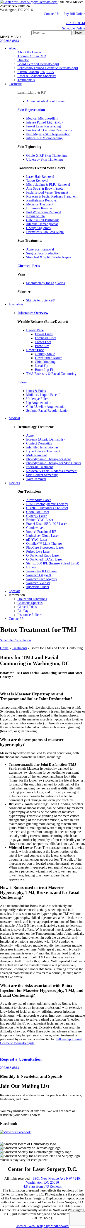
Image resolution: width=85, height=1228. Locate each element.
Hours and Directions (32, 599)
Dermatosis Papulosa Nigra (45, 232)
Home (4, 648)
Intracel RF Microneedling (44, 138)
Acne (30, 435)
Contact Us (51, 14)
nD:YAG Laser (36, 539)
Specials (14, 591)
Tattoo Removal (37, 180)
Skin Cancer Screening (42, 475)
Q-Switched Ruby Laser (43, 555)
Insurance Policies (29, 615)
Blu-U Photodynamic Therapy (47, 504)
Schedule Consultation (15, 640)
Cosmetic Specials (29, 603)
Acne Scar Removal (40, 249)
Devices (14, 483)
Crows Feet (43, 342)
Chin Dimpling (45, 362)
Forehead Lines (45, 338)
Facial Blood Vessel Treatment (47, 192)
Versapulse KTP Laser (41, 571)
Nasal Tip (41, 366)
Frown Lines (44, 334)
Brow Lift (42, 346)
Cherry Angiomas (38, 228)
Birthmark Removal (39, 208)
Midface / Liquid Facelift (43, 395)
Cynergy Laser (36, 516)
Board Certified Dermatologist (38, 64)
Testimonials (26, 80)
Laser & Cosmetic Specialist (36, 76)
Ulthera (31, 567)
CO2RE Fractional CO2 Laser (47, 508)
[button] (10, 37)
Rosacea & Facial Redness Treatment (51, 196)
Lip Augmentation (38, 402)
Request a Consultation (21, 1059)
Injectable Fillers (37, 587)
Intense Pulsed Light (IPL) (44, 122)
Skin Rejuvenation (31, 110)
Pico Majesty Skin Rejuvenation (48, 134)
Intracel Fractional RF (41, 531)
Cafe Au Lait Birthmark (42, 220)
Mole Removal (36, 455)
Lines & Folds (36, 391)
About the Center (29, 52)
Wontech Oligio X (38, 575)
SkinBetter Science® (40, 300)
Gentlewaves (35, 528)
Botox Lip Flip (45, 370)
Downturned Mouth (48, 358)
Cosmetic (15, 84)
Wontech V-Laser (38, 583)
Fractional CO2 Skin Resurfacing (49, 130)
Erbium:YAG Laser (39, 520)
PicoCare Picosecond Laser (45, 547)
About (13, 48)
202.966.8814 (75, 23)
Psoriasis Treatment (39, 467)
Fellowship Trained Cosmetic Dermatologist (47, 68)
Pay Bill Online (73, 14)
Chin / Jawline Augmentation (46, 406)
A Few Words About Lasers (45, 101)
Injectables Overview (32, 313)
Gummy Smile (45, 354)
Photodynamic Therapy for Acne (48, 459)
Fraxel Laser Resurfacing (43, 126)
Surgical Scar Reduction (43, 253)
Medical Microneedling (42, 118)
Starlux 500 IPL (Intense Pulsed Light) (52, 563)
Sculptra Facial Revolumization (47, 410)
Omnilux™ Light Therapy (44, 543)
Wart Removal (36, 479)
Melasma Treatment (39, 204)
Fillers (22, 382)
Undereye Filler (37, 399)
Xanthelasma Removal (41, 200)
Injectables (16, 304)
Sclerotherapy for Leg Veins (45, 283)
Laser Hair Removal (40, 176)
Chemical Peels (28, 266)
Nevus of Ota (35, 216)
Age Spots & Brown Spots (44, 188)
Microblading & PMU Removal (48, 184)
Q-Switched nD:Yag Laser (44, 559)
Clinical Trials (27, 607)
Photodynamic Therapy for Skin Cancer (53, 463)
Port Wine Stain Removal (43, 212)
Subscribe (7, 1103)
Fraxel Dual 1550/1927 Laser (46, 524)
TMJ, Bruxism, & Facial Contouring (51, 373)
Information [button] (17, 595)
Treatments (19, 648)
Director (23, 60)
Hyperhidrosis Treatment (43, 451)
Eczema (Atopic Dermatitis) (45, 439)
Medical (14, 418)
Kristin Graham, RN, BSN (35, 72)
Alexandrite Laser (38, 500)
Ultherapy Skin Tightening (44, 159)
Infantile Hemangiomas (42, 224)
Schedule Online (73, 28)
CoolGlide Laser (37, 512)
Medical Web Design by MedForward (42, 1226)
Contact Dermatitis (39, 443)
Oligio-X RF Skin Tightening (46, 155)
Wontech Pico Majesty (41, 579)
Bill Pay (23, 611)
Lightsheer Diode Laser (42, 535)
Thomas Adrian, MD (31, 56)
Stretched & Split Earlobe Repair (48, 257)
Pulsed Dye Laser (38, 551)
